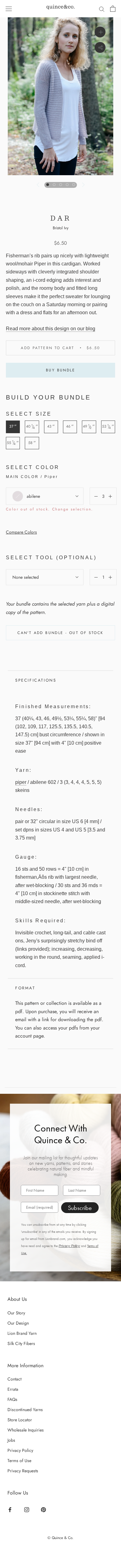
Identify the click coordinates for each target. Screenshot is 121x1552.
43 (51, 426)
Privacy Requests (22, 1471)
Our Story (16, 1313)
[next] (82, 185)
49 (89, 426)
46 (70, 426)
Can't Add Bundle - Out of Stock (60, 633)
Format (25, 988)
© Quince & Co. (60, 1538)
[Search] (102, 8)
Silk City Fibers (21, 1343)
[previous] (38, 185)
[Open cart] (112, 9)
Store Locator (19, 1420)
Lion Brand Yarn (22, 1333)
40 (32, 426)
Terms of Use (19, 1460)
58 (32, 442)
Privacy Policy (69, 1246)
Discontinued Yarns (25, 1409)
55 (13, 442)
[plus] (100, 32)
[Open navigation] (9, 8)
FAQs (12, 1399)
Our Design (18, 1323)
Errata (12, 1389)
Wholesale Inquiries (25, 1430)
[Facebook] (10, 1509)
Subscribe (80, 1208)
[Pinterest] (44, 1509)
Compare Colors (21, 532)
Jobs (11, 1440)
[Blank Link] (60, 8)
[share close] (100, 47)
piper (20, 782)
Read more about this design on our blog (50, 328)
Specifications (35, 680)
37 (13, 426)
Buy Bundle (60, 370)
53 (108, 426)
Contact (14, 1379)
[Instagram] (27, 1509)
